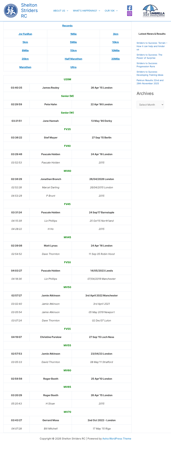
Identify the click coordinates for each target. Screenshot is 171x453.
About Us (59, 10)
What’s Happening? (85, 10)
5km (25, 42)
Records (67, 25)
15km (73, 50)
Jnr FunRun (25, 34)
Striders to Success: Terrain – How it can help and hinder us (152, 46)
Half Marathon (73, 58)
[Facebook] (129, 8)
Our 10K (110, 10)
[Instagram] (129, 13)
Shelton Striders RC (29, 10)
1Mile (73, 34)
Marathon (25, 67)
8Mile (25, 50)
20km (25, 58)
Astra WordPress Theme (116, 438)
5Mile (73, 42)
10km (115, 42)
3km (115, 34)
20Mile (115, 58)
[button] (66, 10)
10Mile (116, 50)
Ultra (73, 67)
